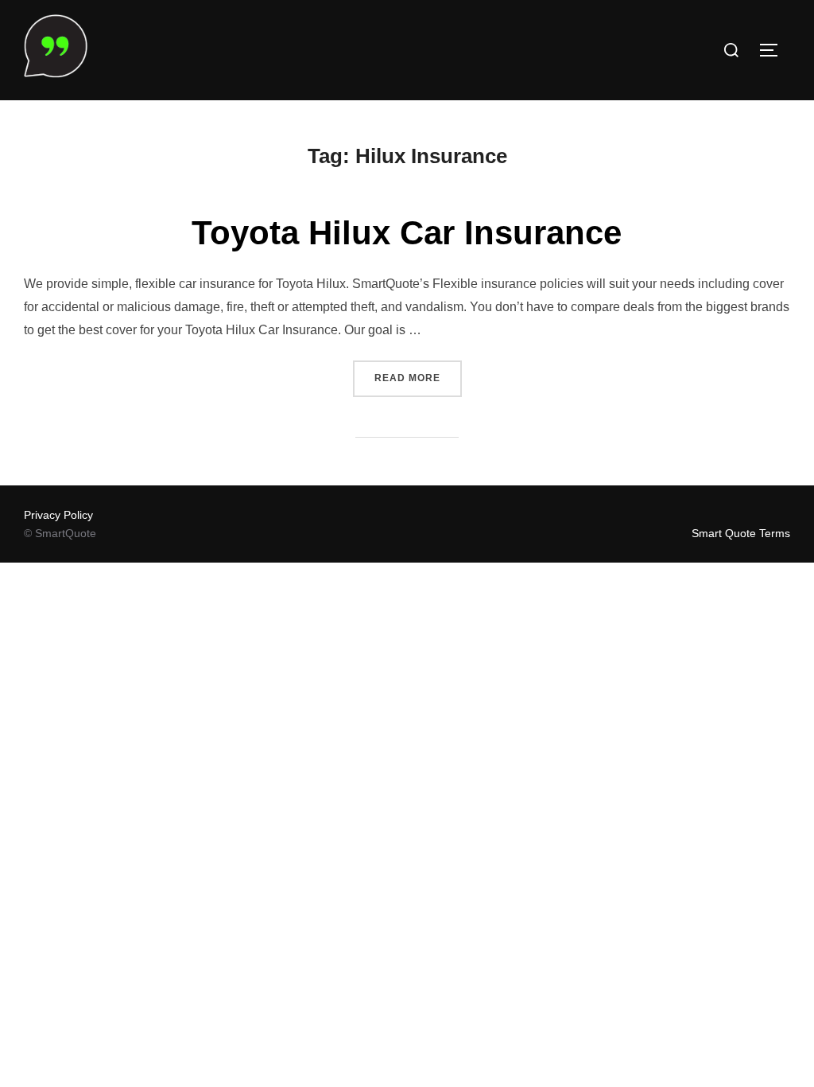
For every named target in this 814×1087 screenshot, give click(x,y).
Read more (418, 378)
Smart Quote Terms (741, 533)
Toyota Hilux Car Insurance (407, 232)
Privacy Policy (58, 514)
